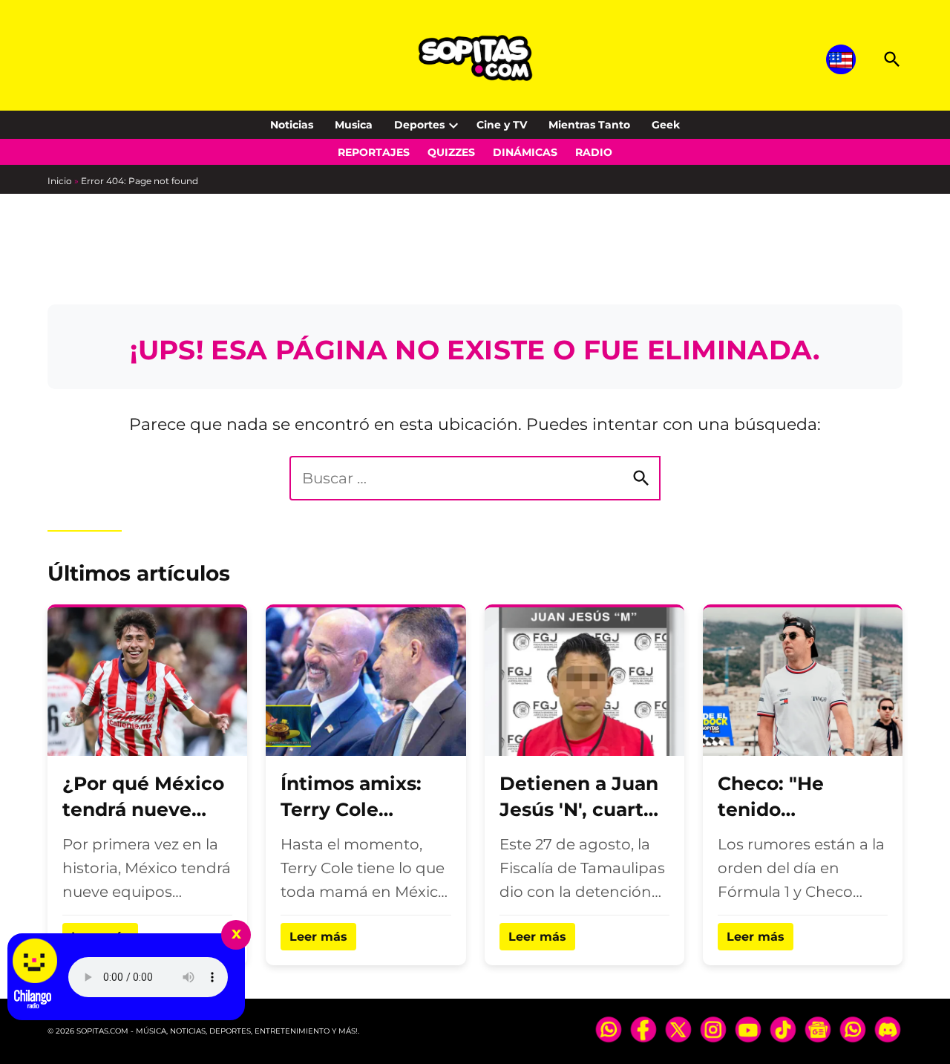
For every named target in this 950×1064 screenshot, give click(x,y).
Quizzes (451, 152)
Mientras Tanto (589, 124)
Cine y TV (501, 124)
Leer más (318, 937)
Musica (354, 124)
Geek (666, 124)
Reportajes (374, 152)
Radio (593, 152)
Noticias (291, 124)
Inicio (60, 180)
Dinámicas (525, 152)
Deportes (419, 124)
